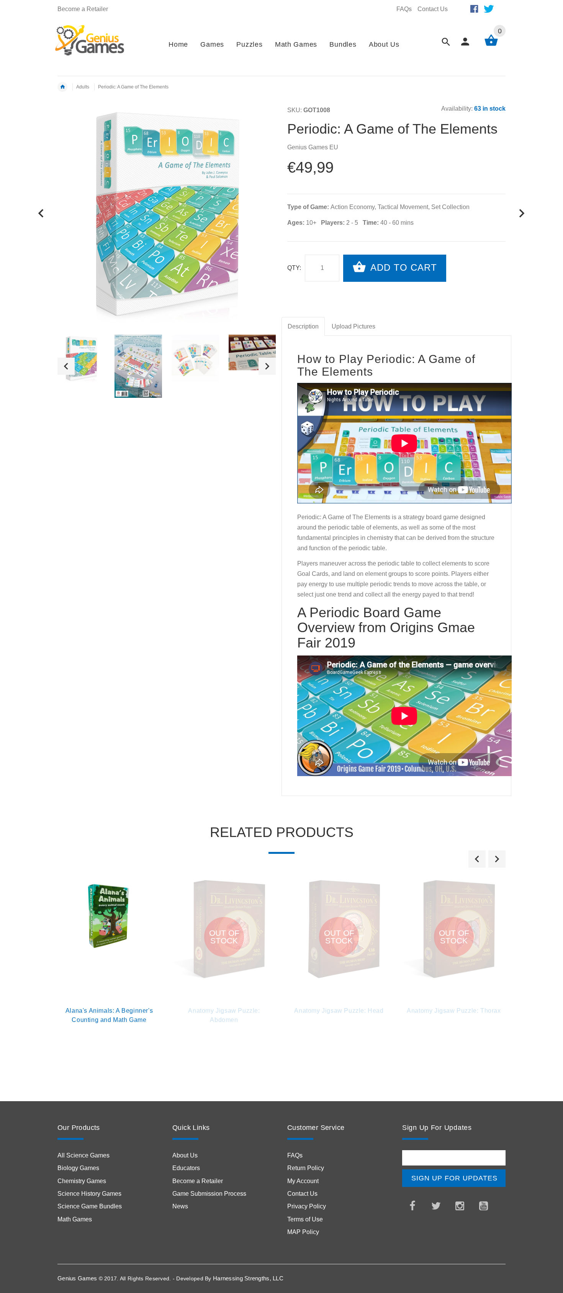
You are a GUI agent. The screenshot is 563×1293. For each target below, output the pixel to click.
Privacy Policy (306, 1206)
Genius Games (77, 1278)
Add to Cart (402, 267)
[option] (81, 358)
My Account (303, 1181)
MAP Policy (303, 1232)
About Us (185, 1155)
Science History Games (89, 1193)
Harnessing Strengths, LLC (248, 1278)
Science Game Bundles (89, 1206)
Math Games (74, 1219)
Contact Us (432, 9)
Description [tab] (303, 326)
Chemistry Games (81, 1181)
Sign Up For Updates (454, 1178)
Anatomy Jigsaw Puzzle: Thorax (454, 1010)
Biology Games (78, 1168)
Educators (186, 1168)
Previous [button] (66, 366)
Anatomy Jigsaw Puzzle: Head (338, 1010)
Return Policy (305, 1168)
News (180, 1206)
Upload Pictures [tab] (353, 326)
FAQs (404, 9)
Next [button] (267, 366)
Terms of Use (305, 1219)
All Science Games (83, 1155)
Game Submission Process (209, 1193)
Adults (82, 87)
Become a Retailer (82, 9)
